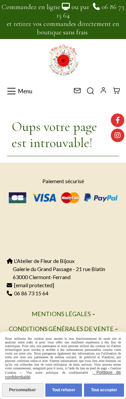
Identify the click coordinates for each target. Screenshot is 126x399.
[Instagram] (117, 135)
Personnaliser (22, 390)
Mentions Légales (61, 314)
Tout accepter (104, 390)
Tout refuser (63, 390)
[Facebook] (117, 120)
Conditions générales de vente (61, 328)
